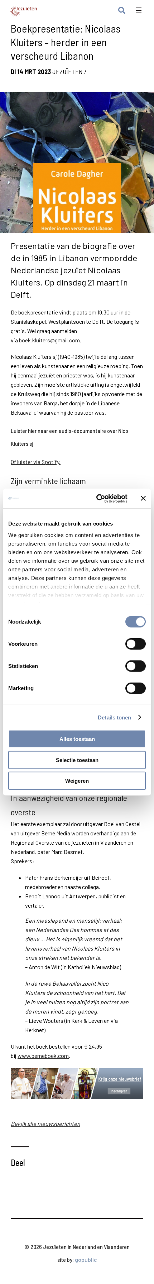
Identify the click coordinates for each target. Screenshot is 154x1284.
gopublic (86, 1259)
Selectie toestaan (77, 760)
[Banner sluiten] (143, 498)
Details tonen (114, 717)
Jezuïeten (67, 71)
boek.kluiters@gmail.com (49, 340)
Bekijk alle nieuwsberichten (45, 1123)
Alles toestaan (77, 739)
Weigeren (77, 781)
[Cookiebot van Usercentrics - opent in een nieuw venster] (96, 498)
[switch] (135, 644)
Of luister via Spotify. (36, 461)
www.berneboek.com (43, 1055)
